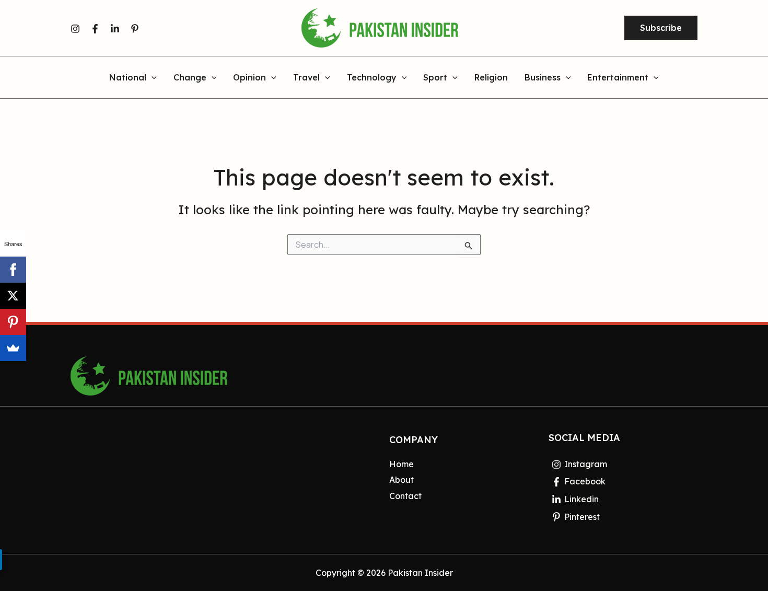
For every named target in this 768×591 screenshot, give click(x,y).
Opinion (249, 78)
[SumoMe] (13, 348)
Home (401, 464)
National (127, 78)
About (401, 479)
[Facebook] (95, 28)
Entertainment (617, 78)
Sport (435, 78)
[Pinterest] (134, 28)
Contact (405, 496)
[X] (13, 296)
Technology (372, 78)
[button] (660, 28)
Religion (491, 78)
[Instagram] (75, 28)
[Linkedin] (115, 28)
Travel (306, 78)
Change (189, 78)
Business (543, 78)
